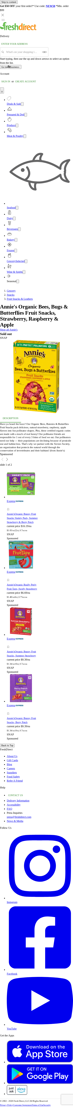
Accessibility (14, 804)
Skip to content (8, 2)
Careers (11, 768)
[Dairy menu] (14, 218)
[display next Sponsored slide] (7, 459)
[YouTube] (40, 1024)
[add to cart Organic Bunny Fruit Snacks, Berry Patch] (9, 710)
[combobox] (23, 52)
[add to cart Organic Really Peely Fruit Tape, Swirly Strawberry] (9, 576)
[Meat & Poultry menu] (24, 136)
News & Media (15, 821)
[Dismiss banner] (2, 15)
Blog (9, 764)
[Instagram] (40, 898)
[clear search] (44, 52)
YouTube (12, 1028)
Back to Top (7, 745)
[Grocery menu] (26, 261)
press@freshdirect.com (19, 816)
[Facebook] (40, 969)
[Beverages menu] (19, 229)
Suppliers (12, 772)
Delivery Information (18, 800)
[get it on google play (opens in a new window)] (40, 1082)
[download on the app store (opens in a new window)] (40, 1062)
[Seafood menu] (17, 208)
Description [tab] (10, 418)
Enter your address (14, 44)
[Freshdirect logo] (18, 29)
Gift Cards (12, 760)
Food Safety (13, 776)
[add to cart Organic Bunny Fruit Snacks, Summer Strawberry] (9, 643)
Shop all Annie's (8, 329)
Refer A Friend (15, 780)
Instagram (12, 902)
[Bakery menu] (16, 240)
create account (25, 81)
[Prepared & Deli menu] (25, 114)
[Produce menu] (17, 125)
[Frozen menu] (15, 250)
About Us (12, 756)
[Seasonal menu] (17, 281)
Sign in (5, 81)
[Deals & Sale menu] (22, 104)
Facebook (12, 973)
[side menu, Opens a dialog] (3, 20)
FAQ (9, 808)
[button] (36, 377)
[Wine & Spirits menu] (24, 272)
